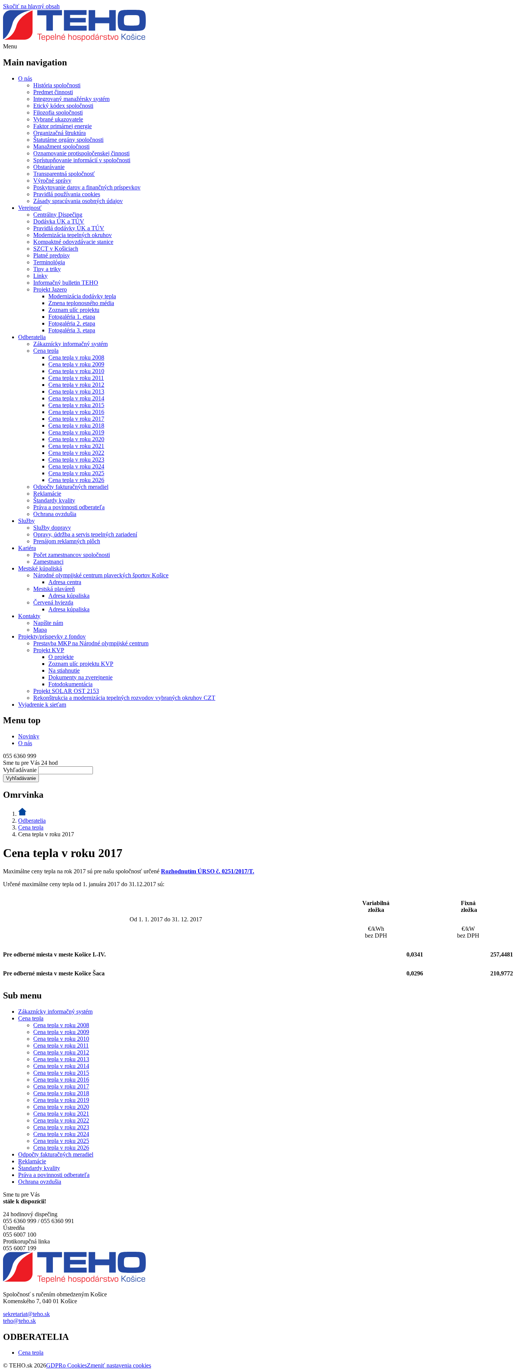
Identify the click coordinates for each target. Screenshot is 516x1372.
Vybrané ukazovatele (58, 119)
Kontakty (29, 616)
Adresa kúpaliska (69, 595)
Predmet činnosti (53, 92)
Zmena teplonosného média (81, 303)
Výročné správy (52, 180)
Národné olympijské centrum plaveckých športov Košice (100, 575)
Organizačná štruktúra (59, 133)
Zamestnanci (48, 561)
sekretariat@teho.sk (26, 1314)
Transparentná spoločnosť (64, 174)
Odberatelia (32, 337)
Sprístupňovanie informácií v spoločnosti (81, 160)
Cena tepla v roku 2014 (76, 398)
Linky (40, 276)
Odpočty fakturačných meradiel (70, 487)
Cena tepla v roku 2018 (76, 425)
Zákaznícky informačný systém (70, 344)
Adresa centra (64, 582)
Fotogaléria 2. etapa (71, 323)
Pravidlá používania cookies (66, 194)
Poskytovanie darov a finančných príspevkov (87, 187)
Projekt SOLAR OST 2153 (66, 691)
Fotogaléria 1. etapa (71, 316)
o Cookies (75, 1365)
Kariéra (27, 548)
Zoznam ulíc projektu (73, 310)
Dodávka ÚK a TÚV (58, 221)
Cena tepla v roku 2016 (76, 412)
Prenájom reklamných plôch (66, 541)
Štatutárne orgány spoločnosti (68, 139)
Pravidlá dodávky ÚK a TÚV (68, 228)
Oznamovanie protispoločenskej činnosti (81, 153)
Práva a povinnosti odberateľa (69, 507)
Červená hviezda (53, 602)
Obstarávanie (49, 167)
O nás (25, 78)
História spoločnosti (56, 85)
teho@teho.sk (19, 1321)
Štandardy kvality (54, 500)
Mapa (40, 629)
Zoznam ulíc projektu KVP (80, 663)
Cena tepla (46, 350)
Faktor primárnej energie (62, 126)
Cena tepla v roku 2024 (76, 466)
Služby (26, 521)
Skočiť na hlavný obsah (31, 6)
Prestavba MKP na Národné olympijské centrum (90, 643)
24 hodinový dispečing (30, 1214)
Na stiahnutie (64, 670)
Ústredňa (14, 1228)
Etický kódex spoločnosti (63, 105)
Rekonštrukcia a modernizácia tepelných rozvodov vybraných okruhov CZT (124, 698)
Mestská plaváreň (54, 589)
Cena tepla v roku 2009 (76, 364)
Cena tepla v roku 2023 (76, 459)
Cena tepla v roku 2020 (76, 439)
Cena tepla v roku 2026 (76, 480)
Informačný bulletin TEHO (65, 282)
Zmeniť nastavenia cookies (119, 1365)
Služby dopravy (52, 527)
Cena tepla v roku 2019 (76, 432)
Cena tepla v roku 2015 (76, 405)
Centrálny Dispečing (57, 214)
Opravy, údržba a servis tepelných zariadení (85, 534)
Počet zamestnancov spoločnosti (71, 555)
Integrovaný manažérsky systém (71, 99)
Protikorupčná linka (26, 1241)
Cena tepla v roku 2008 (76, 357)
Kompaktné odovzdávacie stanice (73, 242)
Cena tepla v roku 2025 (76, 473)
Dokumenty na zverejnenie (80, 677)
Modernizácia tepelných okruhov (72, 235)
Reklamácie (47, 493)
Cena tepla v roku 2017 (76, 418)
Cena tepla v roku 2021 (76, 446)
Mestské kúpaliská (40, 568)
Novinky (28, 736)
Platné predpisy (51, 255)
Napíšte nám (48, 623)
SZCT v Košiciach (55, 248)
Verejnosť (30, 208)
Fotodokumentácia (70, 684)
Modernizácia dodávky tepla (82, 296)
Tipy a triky (47, 269)
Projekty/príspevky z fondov (52, 636)
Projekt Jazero (50, 289)
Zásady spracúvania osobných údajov (78, 201)
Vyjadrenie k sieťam (42, 704)
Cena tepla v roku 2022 (76, 453)
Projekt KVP (48, 650)
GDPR (54, 1365)
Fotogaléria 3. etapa (71, 330)
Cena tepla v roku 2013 (76, 391)
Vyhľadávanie (20, 770)
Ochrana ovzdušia (54, 514)
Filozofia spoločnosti (58, 112)
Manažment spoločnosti (61, 146)
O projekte (61, 657)
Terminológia (49, 262)
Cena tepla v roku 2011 (76, 378)
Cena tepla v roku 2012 (76, 384)
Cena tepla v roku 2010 (76, 371)
